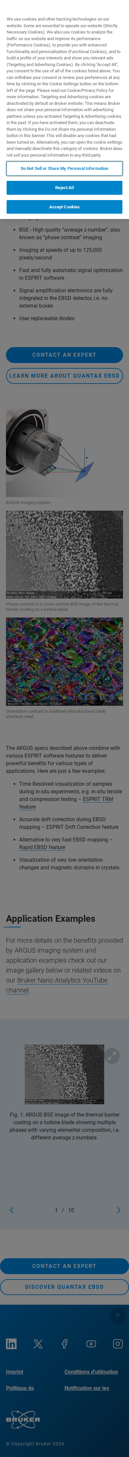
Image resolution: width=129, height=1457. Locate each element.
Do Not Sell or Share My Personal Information (64, 168)
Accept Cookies (64, 206)
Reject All (64, 187)
